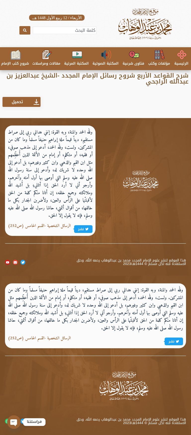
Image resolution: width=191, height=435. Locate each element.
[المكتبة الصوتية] (106, 55)
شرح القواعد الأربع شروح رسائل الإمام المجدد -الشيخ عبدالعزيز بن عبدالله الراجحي (97, 78)
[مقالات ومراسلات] (47, 55)
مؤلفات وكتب (159, 63)
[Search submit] (24, 30)
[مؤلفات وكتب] (160, 55)
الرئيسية (181, 63)
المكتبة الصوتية (106, 63)
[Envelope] (15, 262)
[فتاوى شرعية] (134, 55)
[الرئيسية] (182, 55)
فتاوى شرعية (133, 63)
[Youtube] (7, 262)
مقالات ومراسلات (46, 63)
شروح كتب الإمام (15, 63)
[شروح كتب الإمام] (16, 55)
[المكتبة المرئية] (77, 55)
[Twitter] (23, 262)
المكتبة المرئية (76, 63)
